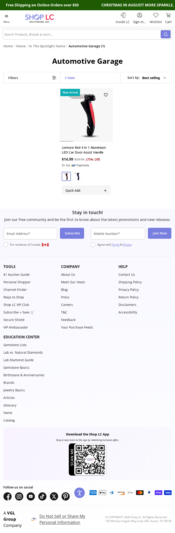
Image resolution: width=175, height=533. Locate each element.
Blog (64, 289)
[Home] (44, 18)
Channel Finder (15, 289)
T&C (64, 312)
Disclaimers (127, 304)
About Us (68, 274)
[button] (147, 78)
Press (65, 297)
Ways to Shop (13, 297)
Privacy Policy (128, 289)
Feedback (68, 320)
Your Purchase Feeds (77, 327)
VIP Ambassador (15, 327)
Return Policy (128, 297)
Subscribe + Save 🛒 (18, 312)
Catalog (9, 420)
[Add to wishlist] (106, 95)
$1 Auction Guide (16, 274)
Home (7, 413)
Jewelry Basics (14, 390)
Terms (115, 245)
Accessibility (127, 312)
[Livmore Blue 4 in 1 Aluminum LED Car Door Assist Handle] (86, 114)
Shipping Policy (130, 282)
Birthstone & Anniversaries (23, 375)
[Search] (166, 34)
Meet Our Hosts (73, 282)
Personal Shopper (17, 282)
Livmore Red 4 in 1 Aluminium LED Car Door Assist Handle (84, 149)
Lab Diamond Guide (18, 360)
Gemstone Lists (15, 345)
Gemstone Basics (16, 367)
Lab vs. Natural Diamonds (23, 352)
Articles (9, 397)
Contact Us (126, 274)
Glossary (9, 405)
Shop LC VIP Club (16, 304)
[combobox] (82, 34)
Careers (67, 304)
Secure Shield (13, 320)
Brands (8, 382)
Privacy (127, 245)
